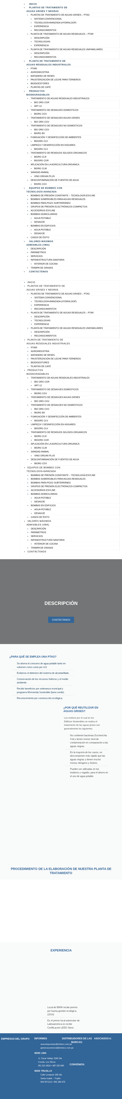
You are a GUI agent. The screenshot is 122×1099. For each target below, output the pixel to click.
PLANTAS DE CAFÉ (41, 87)
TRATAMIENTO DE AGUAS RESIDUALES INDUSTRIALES (60, 98)
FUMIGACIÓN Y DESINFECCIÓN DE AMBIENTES (56, 137)
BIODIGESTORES (40, 83)
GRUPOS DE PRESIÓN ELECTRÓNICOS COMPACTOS (59, 207)
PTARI (34, 68)
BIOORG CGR (41, 160)
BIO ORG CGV (41, 122)
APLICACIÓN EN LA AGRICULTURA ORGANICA (55, 164)
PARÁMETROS (38, 252)
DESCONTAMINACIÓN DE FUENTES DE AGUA (55, 180)
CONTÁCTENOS (38, 271)
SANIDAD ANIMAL (40, 172)
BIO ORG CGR (41, 102)
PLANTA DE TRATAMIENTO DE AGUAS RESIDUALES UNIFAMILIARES (67, 49)
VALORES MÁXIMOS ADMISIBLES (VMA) (39, 243)
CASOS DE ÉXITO (40, 237)
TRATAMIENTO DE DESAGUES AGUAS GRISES (55, 118)
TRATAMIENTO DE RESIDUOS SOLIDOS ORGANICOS (59, 153)
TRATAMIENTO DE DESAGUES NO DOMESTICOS (56, 125)
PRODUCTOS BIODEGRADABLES (38, 93)
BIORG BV (39, 133)
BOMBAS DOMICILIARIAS (44, 214)
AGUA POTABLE (42, 218)
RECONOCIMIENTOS (45, 30)
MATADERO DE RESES (42, 76)
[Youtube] (51, 1090)
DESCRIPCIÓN (41, 38)
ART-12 (38, 106)
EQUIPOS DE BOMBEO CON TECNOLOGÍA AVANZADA (44, 190)
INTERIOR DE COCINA (46, 264)
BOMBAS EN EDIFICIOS (43, 226)
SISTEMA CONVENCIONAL (48, 19)
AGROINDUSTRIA (40, 72)
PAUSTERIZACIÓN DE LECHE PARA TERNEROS (56, 79)
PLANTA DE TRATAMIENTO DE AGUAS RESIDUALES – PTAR (62, 34)
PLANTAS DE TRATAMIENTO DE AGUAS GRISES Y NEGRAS (46, 9)
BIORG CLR (40, 157)
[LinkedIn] (44, 1090)
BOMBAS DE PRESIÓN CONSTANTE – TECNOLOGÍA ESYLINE (63, 195)
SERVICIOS (37, 256)
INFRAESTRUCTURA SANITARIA (47, 260)
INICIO (33, 4)
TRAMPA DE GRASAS (42, 268)
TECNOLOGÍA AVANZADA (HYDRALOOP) (55, 22)
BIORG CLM (40, 168)
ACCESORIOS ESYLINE (43, 210)
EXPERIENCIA (41, 26)
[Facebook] (37, 1090)
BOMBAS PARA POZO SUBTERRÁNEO (51, 203)
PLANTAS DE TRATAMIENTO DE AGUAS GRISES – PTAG (60, 15)
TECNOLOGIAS (42, 41)
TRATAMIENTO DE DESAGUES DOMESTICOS (54, 110)
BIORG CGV (40, 114)
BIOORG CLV (41, 141)
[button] (70, 278)
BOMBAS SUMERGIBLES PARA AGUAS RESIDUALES (58, 199)
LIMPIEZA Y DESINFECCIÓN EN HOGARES (53, 145)
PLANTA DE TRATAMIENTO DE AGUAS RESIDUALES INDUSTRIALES (48, 63)
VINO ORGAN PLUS (44, 176)
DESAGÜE (39, 222)
